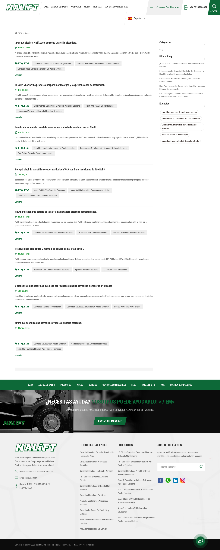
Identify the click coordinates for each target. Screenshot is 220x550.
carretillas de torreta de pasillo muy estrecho (94, 512)
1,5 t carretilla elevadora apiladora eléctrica (94, 478)
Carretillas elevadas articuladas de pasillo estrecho (88, 307)
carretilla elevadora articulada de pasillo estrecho (180, 141)
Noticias (97, 7)
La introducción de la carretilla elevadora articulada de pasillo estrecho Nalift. (56, 127)
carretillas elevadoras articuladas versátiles (93, 464)
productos (65, 385)
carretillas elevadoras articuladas (47, 307)
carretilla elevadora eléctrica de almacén (96, 471)
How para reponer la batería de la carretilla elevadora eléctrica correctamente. (182, 87)
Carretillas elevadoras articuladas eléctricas (89, 344)
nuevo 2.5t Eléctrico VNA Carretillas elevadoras (132, 510)
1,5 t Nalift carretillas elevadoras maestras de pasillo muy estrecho (135, 454)
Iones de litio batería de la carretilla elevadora (37, 195)
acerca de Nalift (59, 7)
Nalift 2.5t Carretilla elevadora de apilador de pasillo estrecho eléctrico (136, 519)
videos (87, 7)
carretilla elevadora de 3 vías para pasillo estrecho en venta (97, 454)
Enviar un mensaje (110, 421)
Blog (161, 49)
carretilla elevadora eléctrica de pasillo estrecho (53, 232)
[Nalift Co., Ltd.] (22, 7)
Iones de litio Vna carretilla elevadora (49, 190)
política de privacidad (181, 385)
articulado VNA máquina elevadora (93, 232)
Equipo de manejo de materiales (127, 307)
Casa (46, 7)
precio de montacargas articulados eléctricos (94, 503)
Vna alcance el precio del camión (93, 529)
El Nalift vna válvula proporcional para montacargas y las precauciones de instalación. (60, 84)
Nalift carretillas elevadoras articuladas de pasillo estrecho (135, 491)
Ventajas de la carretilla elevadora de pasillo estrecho (40, 69)
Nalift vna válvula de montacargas (175, 135)
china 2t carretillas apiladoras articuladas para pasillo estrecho (135, 482)
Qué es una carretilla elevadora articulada (35, 153)
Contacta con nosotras (116, 7)
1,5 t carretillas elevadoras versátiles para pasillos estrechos (135, 464)
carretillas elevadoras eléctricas (93, 495)
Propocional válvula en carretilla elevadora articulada (40, 111)
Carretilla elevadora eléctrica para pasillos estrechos (39, 349)
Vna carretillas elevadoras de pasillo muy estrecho (96, 521)
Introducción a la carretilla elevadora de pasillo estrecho (103, 148)
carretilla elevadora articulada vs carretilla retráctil (181, 118)
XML (163, 385)
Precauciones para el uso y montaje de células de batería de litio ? (179, 80)
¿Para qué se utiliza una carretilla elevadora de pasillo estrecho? (181, 65)
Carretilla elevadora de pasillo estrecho (50, 344)
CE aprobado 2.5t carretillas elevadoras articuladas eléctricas (134, 501)
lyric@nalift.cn (31, 478)
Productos (76, 7)
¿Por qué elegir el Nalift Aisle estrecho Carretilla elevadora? (46, 42)
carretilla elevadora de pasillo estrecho (129, 232)
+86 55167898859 (198, 7)
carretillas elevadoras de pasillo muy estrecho (179, 112)
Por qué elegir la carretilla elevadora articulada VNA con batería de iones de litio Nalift (181, 95)
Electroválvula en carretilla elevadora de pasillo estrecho (179, 127)
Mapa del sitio (148, 385)
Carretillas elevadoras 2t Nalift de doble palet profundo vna (134, 473)
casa (30, 385)
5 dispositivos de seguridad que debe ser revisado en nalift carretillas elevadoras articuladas (181, 72)
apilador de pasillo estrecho (86, 269)
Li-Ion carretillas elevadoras (115, 269)
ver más (18, 75)
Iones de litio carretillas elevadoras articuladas (90, 190)
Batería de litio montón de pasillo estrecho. (51, 269)
